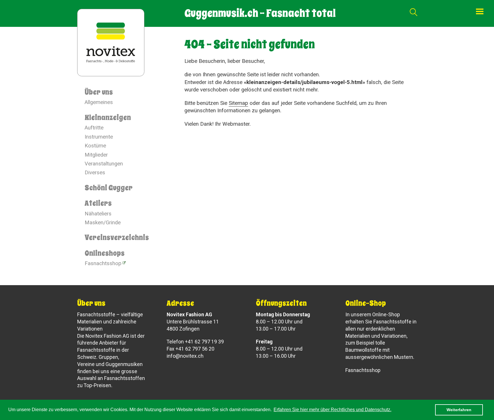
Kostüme (95, 146)
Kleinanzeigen (108, 117)
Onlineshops (105, 253)
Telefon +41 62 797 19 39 (195, 342)
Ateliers (98, 203)
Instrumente (99, 137)
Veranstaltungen (104, 164)
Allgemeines (99, 102)
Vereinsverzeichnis (117, 237)
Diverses (95, 172)
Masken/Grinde (103, 222)
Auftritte (94, 128)
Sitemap (238, 103)
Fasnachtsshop (103, 263)
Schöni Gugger (109, 188)
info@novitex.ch (185, 356)
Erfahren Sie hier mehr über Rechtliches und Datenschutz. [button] (332, 409)
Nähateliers (98, 214)
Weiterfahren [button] (459, 409)
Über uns (99, 92)
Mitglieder (96, 155)
